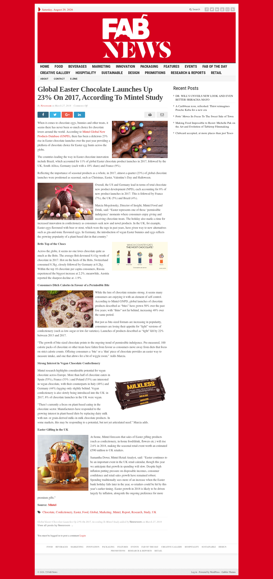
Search (196, 9)
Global (94, 512)
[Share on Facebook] (44, 115)
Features (171, 66)
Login (83, 535)
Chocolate (48, 512)
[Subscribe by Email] (227, 9)
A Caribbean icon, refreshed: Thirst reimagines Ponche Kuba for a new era (203, 108)
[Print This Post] (149, 115)
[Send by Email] (161, 115)
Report (126, 512)
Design (133, 72)
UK (154, 512)
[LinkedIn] (217, 9)
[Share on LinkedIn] (80, 115)
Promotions (155, 72)
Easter (77, 512)
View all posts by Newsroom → (55, 525)
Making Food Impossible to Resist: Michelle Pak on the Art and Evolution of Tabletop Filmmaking (205, 124)
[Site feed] (233, 9)
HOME (44, 66)
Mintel (52, 505)
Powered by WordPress (209, 571)
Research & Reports (188, 72)
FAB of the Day (214, 66)
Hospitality (86, 72)
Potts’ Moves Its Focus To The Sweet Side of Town (205, 116)
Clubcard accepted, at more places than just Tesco (204, 133)
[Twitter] (212, 9)
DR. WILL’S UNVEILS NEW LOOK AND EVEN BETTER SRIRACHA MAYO (204, 97)
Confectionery (64, 512)
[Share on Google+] (68, 115)
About (44, 79)
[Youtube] (222, 9)
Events (191, 66)
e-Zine (73, 79)
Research (136, 512)
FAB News (51, 571)
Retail (216, 72)
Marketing (101, 66)
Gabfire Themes (229, 571)
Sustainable (112, 72)
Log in (194, 571)
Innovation (125, 66)
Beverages (77, 66)
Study (147, 512)
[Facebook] (207, 9)
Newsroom (46, 105)
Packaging (149, 66)
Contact (59, 79)
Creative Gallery (55, 72)
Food (59, 66)
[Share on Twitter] (56, 115)
